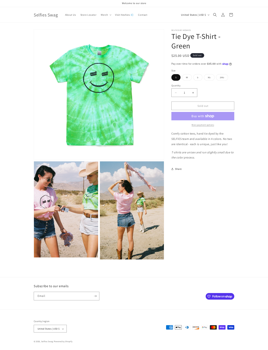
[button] (106, 15)
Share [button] (178, 169)
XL (211, 78)
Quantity (175, 85)
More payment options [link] (203, 124)
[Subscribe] (95, 296)
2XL (224, 78)
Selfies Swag (47, 341)
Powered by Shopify (63, 341)
